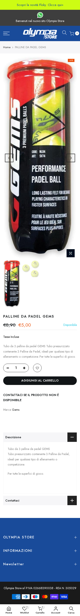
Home (6, 47)
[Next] (71, 158)
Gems (15, 410)
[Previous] (9, 158)
